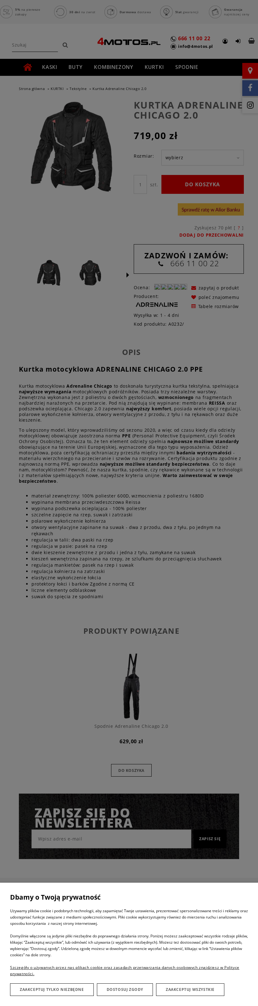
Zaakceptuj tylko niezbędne (52, 989)
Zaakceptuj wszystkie (190, 989)
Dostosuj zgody (125, 989)
